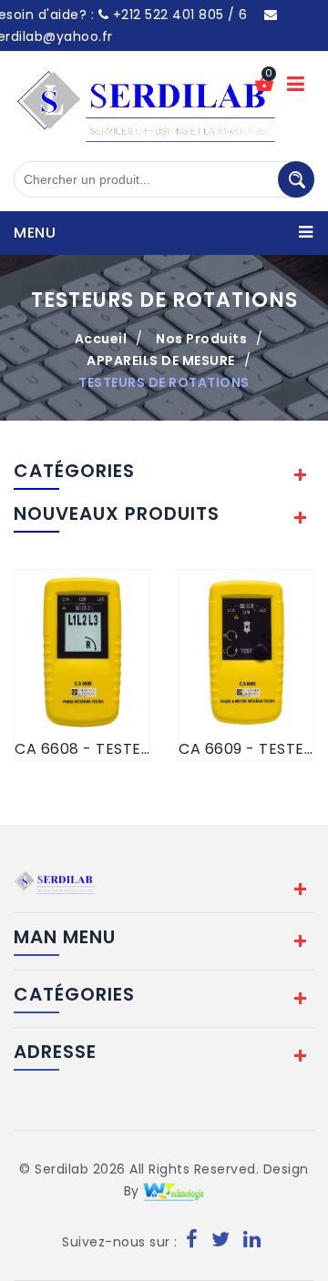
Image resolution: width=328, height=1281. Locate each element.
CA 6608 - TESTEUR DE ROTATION (82, 748)
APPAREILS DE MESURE (161, 360)
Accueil (101, 339)
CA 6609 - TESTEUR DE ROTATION (246, 748)
